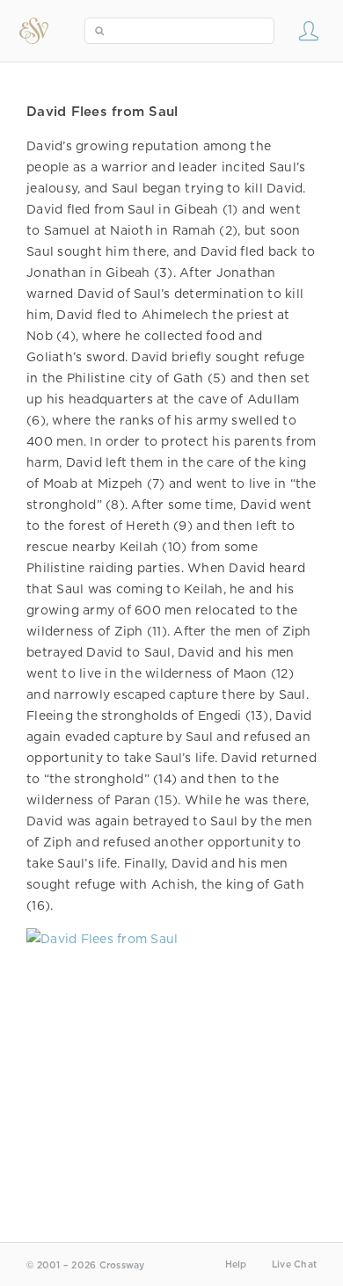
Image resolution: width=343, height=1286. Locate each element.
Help (236, 1264)
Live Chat (294, 1264)
